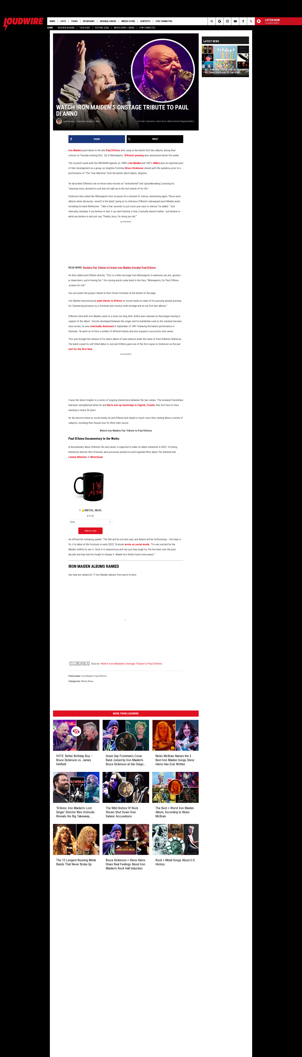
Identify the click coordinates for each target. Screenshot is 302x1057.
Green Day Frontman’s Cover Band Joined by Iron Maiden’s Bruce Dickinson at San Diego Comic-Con (124, 760)
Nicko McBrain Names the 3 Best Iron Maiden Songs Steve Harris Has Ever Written (174, 760)
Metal (84, 681)
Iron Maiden (75, 150)
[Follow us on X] (251, 21)
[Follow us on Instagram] (227, 21)
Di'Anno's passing (134, 155)
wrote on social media (137, 544)
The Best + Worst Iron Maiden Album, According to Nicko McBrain (174, 812)
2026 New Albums (66, 27)
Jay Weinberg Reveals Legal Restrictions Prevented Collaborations (221, 71)
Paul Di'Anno (113, 150)
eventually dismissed (102, 326)
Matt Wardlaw (69, 121)
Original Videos (108, 21)
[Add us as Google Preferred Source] (219, 21)
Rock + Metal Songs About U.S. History (175, 862)
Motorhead (96, 457)
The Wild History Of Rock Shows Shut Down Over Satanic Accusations (122, 812)
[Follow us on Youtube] (235, 21)
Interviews (89, 21)
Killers (156, 163)
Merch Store (128, 21)
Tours (74, 21)
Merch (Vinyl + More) (124, 27)
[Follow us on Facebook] (243, 21)
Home (50, 27)
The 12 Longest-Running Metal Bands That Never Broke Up (76, 862)
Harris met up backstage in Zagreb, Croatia (131, 405)
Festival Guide (102, 27)
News (52, 21)
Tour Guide (84, 27)
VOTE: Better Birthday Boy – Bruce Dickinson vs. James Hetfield (74, 760)
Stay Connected (147, 27)
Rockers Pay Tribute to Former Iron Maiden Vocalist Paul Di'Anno (119, 267)
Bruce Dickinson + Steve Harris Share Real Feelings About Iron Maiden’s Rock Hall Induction (125, 864)
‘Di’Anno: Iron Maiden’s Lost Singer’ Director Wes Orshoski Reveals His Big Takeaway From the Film (75, 812)
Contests (145, 21)
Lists (63, 21)
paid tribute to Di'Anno (109, 300)
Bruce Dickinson (134, 168)
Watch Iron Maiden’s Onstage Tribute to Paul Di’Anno (131, 663)
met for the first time (80, 349)
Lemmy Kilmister (77, 457)
